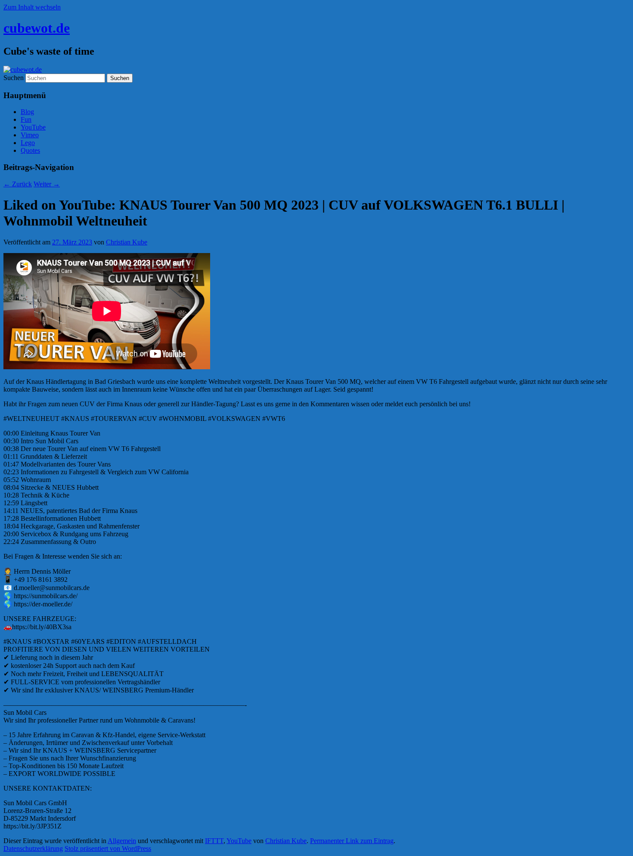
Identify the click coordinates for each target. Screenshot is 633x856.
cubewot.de (36, 28)
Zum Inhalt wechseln (32, 7)
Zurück (17, 184)
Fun (26, 119)
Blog (27, 111)
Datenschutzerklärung (33, 848)
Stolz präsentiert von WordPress (108, 848)
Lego (28, 142)
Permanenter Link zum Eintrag (352, 840)
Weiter (47, 184)
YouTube (33, 127)
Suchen (13, 77)
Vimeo (30, 135)
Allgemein (122, 840)
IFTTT (214, 840)
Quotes (30, 150)
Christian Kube (126, 242)
